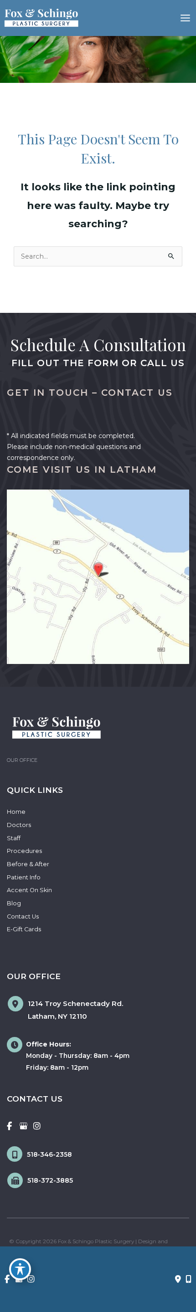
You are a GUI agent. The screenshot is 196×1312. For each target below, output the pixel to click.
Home (16, 811)
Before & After (28, 864)
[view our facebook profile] (9, 1126)
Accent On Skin (29, 890)
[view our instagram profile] (37, 1126)
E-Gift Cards (24, 929)
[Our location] (188, 1279)
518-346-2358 (49, 1154)
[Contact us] (178, 1279)
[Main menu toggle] (185, 18)
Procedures (24, 850)
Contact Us (23, 916)
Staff (14, 838)
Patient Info (24, 877)
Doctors (19, 825)
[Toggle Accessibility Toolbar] (20, 1269)
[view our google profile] (23, 1126)
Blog (14, 903)
